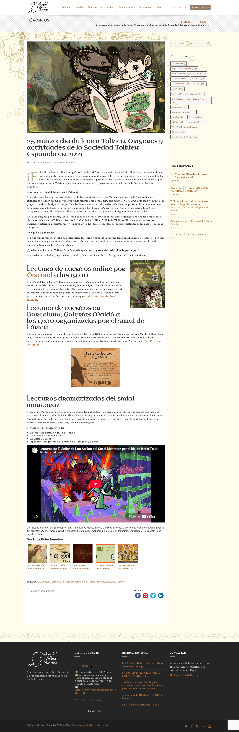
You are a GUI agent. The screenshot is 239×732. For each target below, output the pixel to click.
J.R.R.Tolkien (197, 73)
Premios (198, 78)
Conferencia (180, 83)
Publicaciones (126, 7)
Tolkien (66, 7)
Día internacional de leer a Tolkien (77, 581)
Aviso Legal (101, 725)
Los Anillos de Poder (184, 137)
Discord (40, 275)
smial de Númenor (183, 112)
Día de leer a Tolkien (48, 581)
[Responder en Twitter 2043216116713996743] (77, 700)
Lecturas (110, 581)
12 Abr (85, 665)
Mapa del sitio (85, 725)
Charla (177, 89)
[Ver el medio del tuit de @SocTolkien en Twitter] (84, 693)
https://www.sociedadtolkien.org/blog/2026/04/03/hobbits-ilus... (109, 691)
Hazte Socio (174, 7)
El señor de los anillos (185, 127)
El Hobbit (196, 117)
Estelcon (178, 117)
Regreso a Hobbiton (184, 68)
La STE (79, 7)
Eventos (101, 581)
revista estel (195, 122)
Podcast (178, 63)
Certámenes (145, 7)
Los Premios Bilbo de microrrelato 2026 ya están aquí (190, 175)
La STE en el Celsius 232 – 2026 (188, 234)
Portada (186, 21)
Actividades (107, 7)
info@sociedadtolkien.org (185, 675)
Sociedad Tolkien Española (187, 94)
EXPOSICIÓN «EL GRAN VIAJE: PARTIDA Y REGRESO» (189, 189)
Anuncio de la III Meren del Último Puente (191, 222)
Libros (177, 122)
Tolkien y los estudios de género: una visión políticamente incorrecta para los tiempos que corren (189, 205)
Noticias (92, 7)
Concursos (179, 107)
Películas (179, 132)
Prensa (160, 7)
